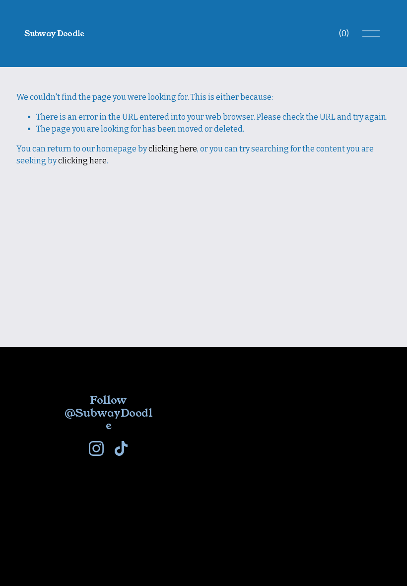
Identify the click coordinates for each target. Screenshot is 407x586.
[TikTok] (121, 448)
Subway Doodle (54, 33)
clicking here (172, 148)
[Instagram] (96, 448)
